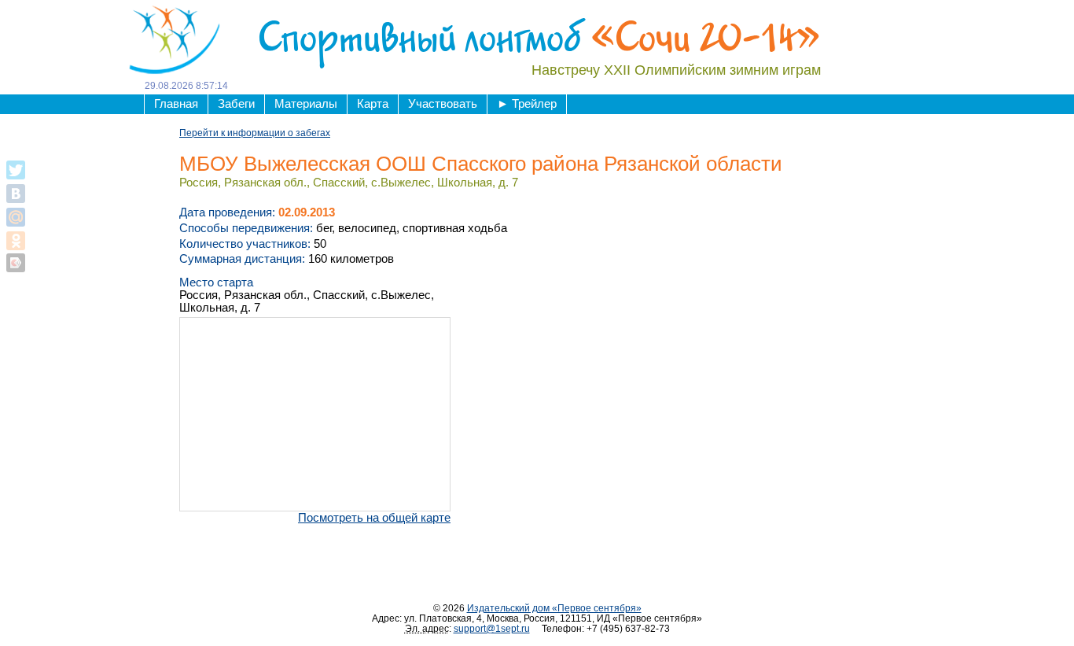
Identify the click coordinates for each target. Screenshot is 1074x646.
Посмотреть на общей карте (374, 517)
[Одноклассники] (15, 240)
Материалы (305, 104)
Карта (372, 104)
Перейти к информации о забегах (254, 132)
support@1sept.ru (492, 628)
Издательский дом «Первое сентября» (554, 608)
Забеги (236, 104)
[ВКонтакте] (15, 193)
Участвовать (442, 104)
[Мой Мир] (15, 217)
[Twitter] (15, 170)
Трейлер (527, 104)
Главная (176, 104)
